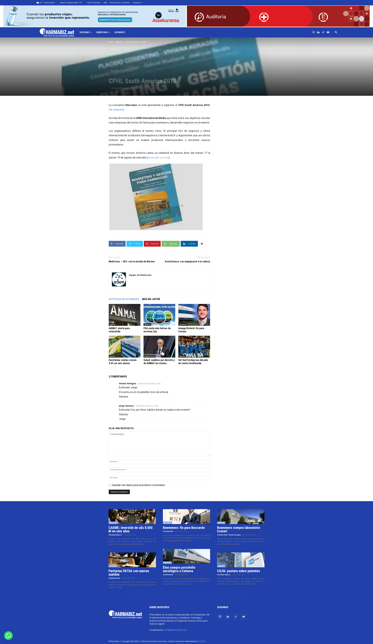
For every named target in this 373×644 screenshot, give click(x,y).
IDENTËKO (202, 641)
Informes (221, 523)
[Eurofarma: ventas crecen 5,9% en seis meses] (124, 347)
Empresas (113, 523)
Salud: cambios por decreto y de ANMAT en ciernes (159, 361)
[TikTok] (323, 32)
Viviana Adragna (127, 383)
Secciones (84, 32)
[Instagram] (313, 32)
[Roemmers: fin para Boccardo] (186, 516)
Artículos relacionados (124, 299)
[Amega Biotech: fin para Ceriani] (194, 315)
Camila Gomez (114, 578)
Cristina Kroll (168, 531)
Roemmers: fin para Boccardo (184, 528)
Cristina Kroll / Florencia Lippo (229, 535)
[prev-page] (110, 369)
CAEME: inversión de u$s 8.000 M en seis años (131, 529)
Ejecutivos (183, 324)
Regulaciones (149, 356)
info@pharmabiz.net (175, 629)
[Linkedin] (318, 32)
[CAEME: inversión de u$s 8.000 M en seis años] (132, 516)
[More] (202, 244)
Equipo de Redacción (120, 88)
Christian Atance (115, 535)
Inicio (111, 42)
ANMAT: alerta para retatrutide (119, 330)
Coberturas (102, 32)
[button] (335, 32)
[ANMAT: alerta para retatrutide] (124, 315)
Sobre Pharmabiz (94, 3)
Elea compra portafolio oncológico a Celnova (179, 569)
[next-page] (115, 369)
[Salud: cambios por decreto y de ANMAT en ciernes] (159, 347)
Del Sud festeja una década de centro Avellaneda (193, 361)
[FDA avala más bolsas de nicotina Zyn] (159, 315)
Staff (105, 3)
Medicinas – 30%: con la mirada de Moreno (132, 261)
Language (136, 3)
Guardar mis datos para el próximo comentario (138, 485)
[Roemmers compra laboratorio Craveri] (240, 516)
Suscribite (119, 32)
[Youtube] (328, 32)
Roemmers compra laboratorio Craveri (238, 529)
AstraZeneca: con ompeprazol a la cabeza (187, 261)
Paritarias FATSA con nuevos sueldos (129, 573)
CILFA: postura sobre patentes (238, 571)
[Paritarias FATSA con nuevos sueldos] (132, 559)
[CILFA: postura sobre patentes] (240, 559)
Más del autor (151, 299)
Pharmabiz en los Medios (120, 3)
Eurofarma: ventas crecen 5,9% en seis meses (123, 361)
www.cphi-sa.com (158, 157)
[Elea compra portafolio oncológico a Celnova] (186, 556)
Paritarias (113, 566)
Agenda (119, 42)
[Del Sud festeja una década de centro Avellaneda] (194, 347)
